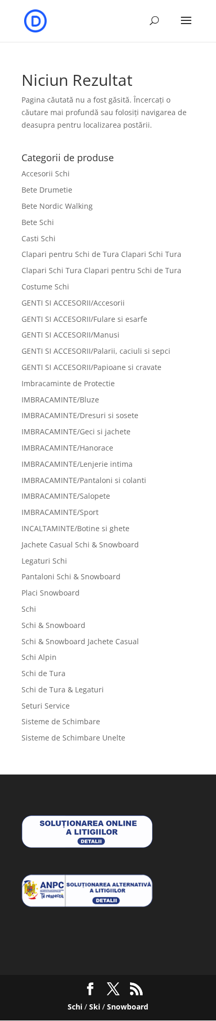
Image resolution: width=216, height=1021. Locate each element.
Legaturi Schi (44, 561)
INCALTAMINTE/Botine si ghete (75, 528)
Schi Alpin (39, 657)
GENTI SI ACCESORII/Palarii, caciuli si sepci (95, 351)
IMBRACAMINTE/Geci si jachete (76, 431)
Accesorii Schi (45, 173)
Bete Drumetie (46, 190)
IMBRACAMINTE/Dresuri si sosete (79, 415)
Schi (28, 609)
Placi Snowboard (50, 593)
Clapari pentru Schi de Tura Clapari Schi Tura (101, 254)
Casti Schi (38, 238)
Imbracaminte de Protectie (68, 383)
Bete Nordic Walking (57, 206)
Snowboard (127, 1007)
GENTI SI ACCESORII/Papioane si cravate (91, 367)
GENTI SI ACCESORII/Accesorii (73, 303)
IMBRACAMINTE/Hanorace (67, 448)
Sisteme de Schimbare (60, 721)
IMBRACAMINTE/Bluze (60, 400)
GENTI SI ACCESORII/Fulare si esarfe (84, 319)
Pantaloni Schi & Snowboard (71, 576)
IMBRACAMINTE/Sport (60, 512)
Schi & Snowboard (53, 625)
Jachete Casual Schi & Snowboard (80, 544)
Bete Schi (37, 222)
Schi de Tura (43, 673)
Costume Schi (45, 286)
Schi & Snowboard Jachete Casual (80, 641)
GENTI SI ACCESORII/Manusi (70, 335)
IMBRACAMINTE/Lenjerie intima (77, 464)
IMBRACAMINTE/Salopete (65, 496)
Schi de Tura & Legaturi (62, 689)
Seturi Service (45, 706)
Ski (94, 1007)
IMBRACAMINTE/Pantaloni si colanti (83, 480)
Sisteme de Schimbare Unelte (73, 738)
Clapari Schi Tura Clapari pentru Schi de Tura (101, 270)
